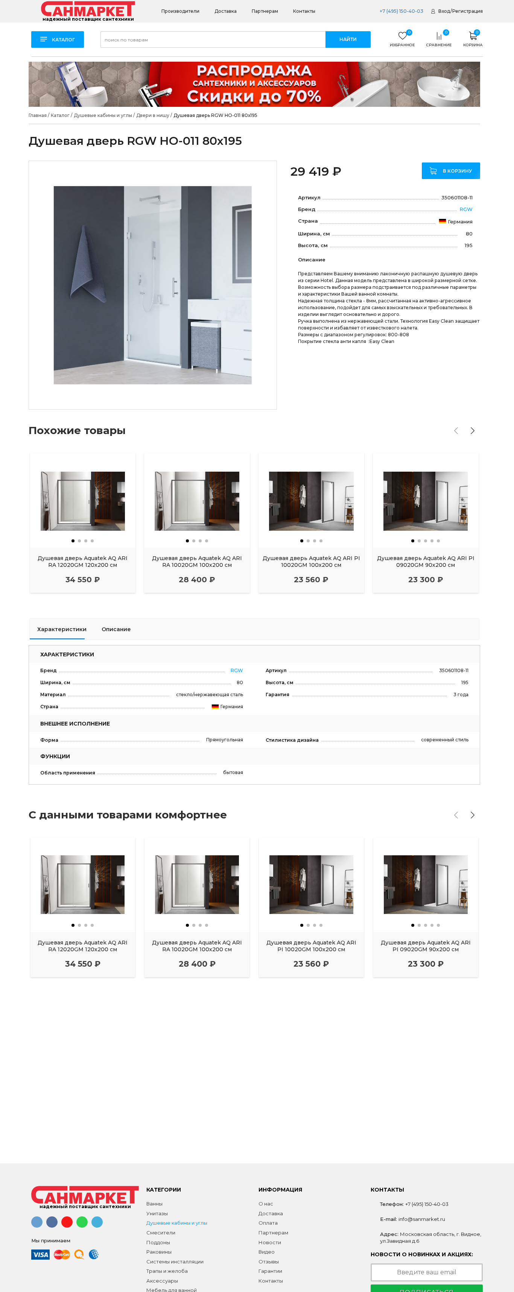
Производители (180, 11)
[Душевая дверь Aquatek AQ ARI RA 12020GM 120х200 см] (83, 500)
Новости (270, 1242)
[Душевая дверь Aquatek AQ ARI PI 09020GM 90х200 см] (426, 500)
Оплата (268, 1223)
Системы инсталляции (175, 1262)
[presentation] (456, 430)
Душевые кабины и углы (176, 1223)
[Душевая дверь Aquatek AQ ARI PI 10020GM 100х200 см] (311, 500)
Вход (444, 11)
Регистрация (467, 11)
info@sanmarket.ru (421, 1219)
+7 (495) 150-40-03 (401, 11)
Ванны (154, 1204)
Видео (267, 1252)
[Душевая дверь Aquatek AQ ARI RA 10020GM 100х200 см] (197, 500)
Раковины (159, 1252)
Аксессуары (162, 1281)
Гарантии (270, 1271)
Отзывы (269, 1262)
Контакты (304, 11)
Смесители (160, 1233)
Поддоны (158, 1242)
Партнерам (265, 11)
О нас (266, 1204)
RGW (466, 209)
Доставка (225, 11)
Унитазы (157, 1213)
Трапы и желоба (167, 1271)
